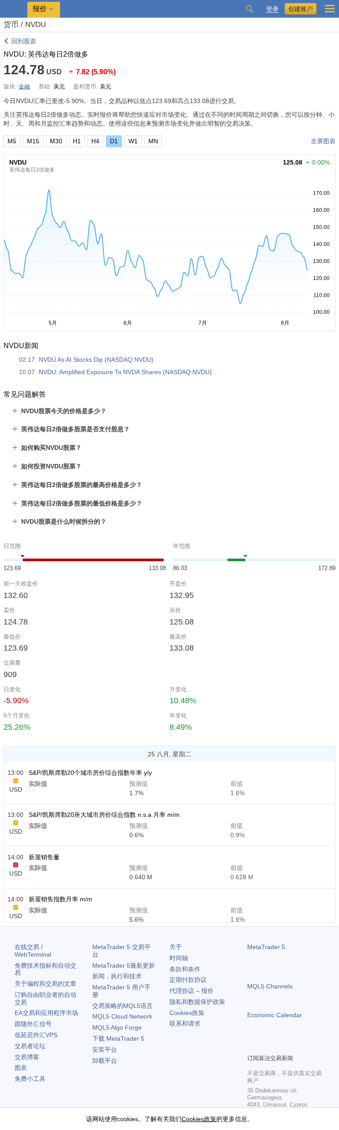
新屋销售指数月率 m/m (60, 899)
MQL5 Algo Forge (117, 1027)
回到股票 (23, 41)
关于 (176, 946)
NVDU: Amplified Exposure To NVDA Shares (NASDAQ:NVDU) (125, 371)
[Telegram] (266, 1046)
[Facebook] (252, 1046)
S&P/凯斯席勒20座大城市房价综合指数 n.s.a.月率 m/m (104, 814)
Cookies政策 (187, 1012)
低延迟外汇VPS (36, 1034)
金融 (24, 86)
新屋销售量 (44, 857)
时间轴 (179, 957)
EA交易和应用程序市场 (46, 1012)
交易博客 (27, 1057)
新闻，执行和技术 (117, 976)
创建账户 (300, 8)
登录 (272, 9)
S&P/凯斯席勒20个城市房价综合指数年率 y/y (90, 772)
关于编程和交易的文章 (45, 983)
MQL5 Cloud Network (122, 1016)
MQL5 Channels (270, 986)
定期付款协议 (188, 979)
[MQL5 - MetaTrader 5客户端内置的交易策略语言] (14, 9)
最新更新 (123, 965)
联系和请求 (185, 1023)
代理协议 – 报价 (192, 990)
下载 (118, 1038)
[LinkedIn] (309, 1046)
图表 (21, 1067)
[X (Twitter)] (280, 1046)
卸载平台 (104, 1060)
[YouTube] (295, 1046)
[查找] (249, 9)
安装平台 (104, 1049)
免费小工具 (30, 1078)
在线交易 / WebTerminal (33, 950)
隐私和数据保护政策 (197, 1001)
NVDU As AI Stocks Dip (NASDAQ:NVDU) (96, 359)
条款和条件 (185, 969)
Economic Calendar (274, 1015)
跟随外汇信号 (33, 1023)
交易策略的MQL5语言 (122, 1005)
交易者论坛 (30, 1046)
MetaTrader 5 (266, 946)
